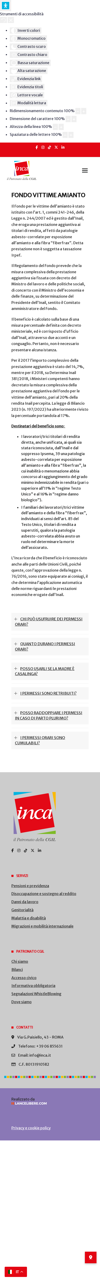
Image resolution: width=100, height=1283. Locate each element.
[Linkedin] (62, 147)
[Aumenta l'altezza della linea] (61, 127)
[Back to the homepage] (21, 170)
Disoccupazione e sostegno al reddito (43, 893)
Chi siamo (19, 961)
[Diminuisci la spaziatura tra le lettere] (65, 135)
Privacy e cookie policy (31, 1128)
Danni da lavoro (24, 901)
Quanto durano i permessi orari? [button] (45, 646)
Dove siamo (21, 1002)
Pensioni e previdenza (30, 885)
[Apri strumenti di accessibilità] (5, 5)
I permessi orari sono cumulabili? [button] (40, 740)
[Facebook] (37, 147)
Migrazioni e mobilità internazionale (42, 926)
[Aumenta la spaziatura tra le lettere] (70, 135)
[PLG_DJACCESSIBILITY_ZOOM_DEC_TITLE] (77, 111)
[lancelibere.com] (50, 1103)
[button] (85, 170)
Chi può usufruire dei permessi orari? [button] (49, 622)
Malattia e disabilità (28, 918)
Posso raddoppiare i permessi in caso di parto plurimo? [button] (48, 715)
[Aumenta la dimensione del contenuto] (83, 111)
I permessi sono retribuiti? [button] (48, 693)
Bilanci (17, 969)
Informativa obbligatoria (33, 985)
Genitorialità (22, 910)
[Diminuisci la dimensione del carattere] (68, 119)
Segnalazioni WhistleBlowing (36, 993)
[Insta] (42, 147)
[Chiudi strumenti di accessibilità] (11, 20)
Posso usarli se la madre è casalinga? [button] (44, 671)
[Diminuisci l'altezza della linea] (55, 127)
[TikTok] (49, 147)
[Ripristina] (3, 20)
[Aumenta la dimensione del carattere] (74, 119)
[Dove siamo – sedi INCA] (91, 1257)
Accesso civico (24, 977)
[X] (56, 147)
